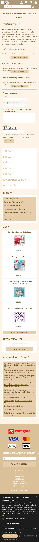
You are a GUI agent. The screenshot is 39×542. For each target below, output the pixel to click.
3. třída (7, 162)
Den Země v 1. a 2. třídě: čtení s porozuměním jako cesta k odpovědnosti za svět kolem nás (19, 392)
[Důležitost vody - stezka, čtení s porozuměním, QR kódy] (19, 292)
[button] (19, 532)
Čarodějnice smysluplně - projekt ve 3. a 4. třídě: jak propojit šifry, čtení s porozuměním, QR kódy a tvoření (19, 365)
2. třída (7, 157)
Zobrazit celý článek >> (19, 58)
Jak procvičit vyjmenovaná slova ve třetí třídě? (18, 402)
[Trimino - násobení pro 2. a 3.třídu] (19, 317)
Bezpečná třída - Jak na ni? (13, 202)
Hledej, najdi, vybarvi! (19, 257)
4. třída (7, 168)
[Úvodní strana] (7, 2)
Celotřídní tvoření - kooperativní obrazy (17, 212)
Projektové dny (9, 216)
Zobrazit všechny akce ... (19, 332)
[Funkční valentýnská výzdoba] (19, 240)
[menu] (2, 2)
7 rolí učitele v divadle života (14, 406)
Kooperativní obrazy (14, 180)
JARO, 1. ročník (9, 219)
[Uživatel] (27, 3)
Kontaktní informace (19, 484)
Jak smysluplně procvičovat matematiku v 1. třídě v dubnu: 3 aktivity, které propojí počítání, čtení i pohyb (19, 385)
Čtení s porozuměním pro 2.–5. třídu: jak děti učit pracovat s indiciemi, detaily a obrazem (19, 371)
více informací (25, 137)
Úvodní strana (19, 474)
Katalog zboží (19, 476)
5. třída (7, 174)
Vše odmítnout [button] (28, 536)
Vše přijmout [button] (10, 536)
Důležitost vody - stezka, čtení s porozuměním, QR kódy (19, 282)
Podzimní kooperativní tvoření (14, 397)
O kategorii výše (10, 24)
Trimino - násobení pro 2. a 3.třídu (19, 308)
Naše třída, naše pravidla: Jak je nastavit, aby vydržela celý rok (19, 414)
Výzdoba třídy (11, 185)
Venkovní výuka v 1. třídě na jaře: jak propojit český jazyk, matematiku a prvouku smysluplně (19, 377)
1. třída (7, 151)
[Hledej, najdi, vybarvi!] (19, 265)
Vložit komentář (10, 93)
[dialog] (19, 518)
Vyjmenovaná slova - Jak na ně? (15, 209)
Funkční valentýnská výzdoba (19, 232)
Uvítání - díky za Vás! (11, 199)
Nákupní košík (19, 479)
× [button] (36, 496)
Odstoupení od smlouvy (19, 486)
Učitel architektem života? (13, 410)
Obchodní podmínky (19, 481)
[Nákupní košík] (37, 3)
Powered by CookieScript (9, 540)
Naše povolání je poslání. (12, 206)
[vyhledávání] (32, 3)
